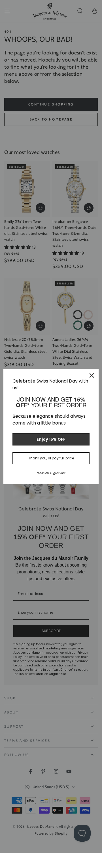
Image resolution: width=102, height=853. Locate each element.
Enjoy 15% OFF (51, 439)
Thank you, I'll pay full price (51, 458)
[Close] (92, 375)
